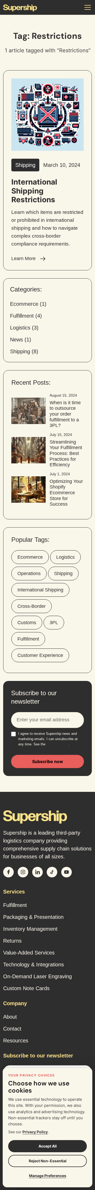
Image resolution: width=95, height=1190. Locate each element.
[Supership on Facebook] (8, 872)
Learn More (24, 258)
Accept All (48, 1146)
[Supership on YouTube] (66, 872)
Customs (26, 622)
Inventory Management (30, 929)
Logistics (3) (24, 328)
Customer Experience (40, 655)
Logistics (65, 557)
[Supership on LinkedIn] (37, 872)
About (10, 1017)
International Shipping (40, 589)
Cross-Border (31, 606)
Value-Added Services (29, 953)
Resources (15, 1040)
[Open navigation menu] (87, 7)
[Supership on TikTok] (52, 872)
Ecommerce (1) (28, 304)
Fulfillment (28, 639)
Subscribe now (47, 761)
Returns (12, 941)
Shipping (63, 573)
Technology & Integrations (33, 964)
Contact (12, 1029)
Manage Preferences (47, 1175)
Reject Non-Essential (47, 1161)
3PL (54, 622)
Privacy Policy (57, 744)
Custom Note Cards (26, 988)
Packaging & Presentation (33, 917)
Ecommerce (30, 557)
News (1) (20, 339)
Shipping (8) (24, 351)
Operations (29, 573)
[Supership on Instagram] (23, 872)
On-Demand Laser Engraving (37, 976)
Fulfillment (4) (26, 316)
